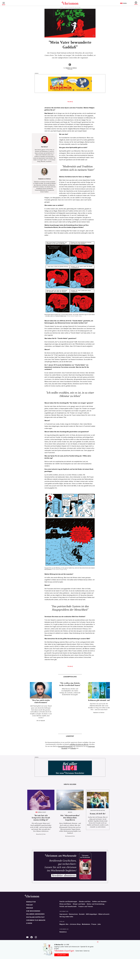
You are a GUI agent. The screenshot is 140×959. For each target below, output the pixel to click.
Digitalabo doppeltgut (35, 917)
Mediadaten (86, 924)
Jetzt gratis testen (61, 954)
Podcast (29, 905)
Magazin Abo (64, 924)
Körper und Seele (79, 904)
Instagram (91, 746)
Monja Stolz (38, 834)
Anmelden (136, 3)
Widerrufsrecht (103, 914)
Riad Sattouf (44, 147)
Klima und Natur (65, 904)
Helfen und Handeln (99, 901)
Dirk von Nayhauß (41, 720)
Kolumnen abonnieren (35, 914)
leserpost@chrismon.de (65, 746)
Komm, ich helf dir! (98, 813)
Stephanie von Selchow (71, 68)
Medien (70, 812)
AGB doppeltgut (91, 914)
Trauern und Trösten (85, 906)
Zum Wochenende (33, 911)
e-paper (29, 923)
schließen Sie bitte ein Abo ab (79, 744)
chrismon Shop (75, 924)
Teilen (69, 101)
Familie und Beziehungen (68, 901)
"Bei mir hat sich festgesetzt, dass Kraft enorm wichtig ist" (41, 817)
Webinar (29, 908)
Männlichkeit (42, 812)
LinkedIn (73, 748)
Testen (123, 3)
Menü (3, 4)
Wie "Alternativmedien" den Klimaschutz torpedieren (70, 817)
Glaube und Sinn (85, 901)
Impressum (64, 914)
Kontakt (82, 914)
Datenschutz (73, 914)
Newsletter (31, 902)
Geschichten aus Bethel (97, 810)
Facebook (64, 748)
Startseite (61, 7)
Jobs (99, 924)
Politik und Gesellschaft (68, 906)
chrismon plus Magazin (35, 920)
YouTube (27, 937)
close (97, 942)
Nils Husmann (68, 836)
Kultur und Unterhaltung (95, 904)
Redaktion (63, 932)
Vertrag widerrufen (66, 917)
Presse (93, 924)
